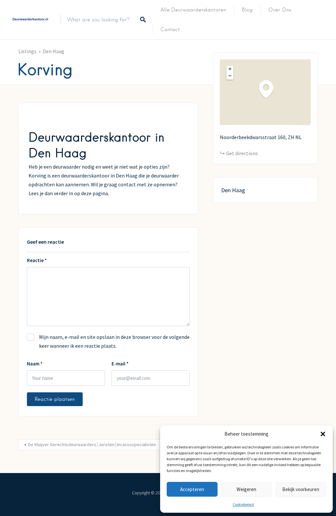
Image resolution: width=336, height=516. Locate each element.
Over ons (279, 10)
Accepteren (192, 489)
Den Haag (53, 51)
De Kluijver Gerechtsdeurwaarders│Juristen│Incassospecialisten (92, 444)
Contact (170, 29)
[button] (323, 434)
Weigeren (246, 489)
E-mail (120, 364)
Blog (247, 10)
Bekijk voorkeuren (300, 489)
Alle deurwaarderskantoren (193, 10)
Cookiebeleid (243, 504)
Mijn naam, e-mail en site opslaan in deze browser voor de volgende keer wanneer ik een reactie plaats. (114, 341)
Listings (27, 51)
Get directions (242, 153)
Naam (35, 364)
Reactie (37, 260)
